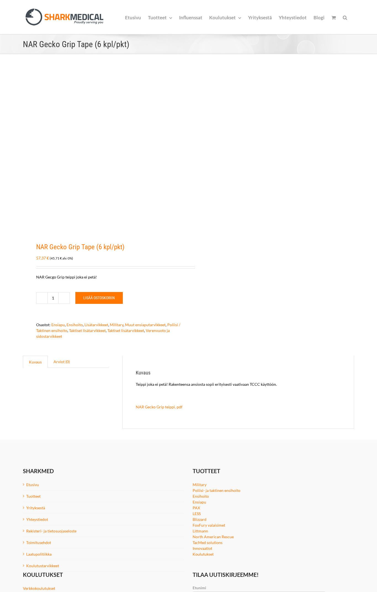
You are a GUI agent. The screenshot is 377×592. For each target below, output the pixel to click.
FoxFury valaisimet (209, 525)
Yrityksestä (35, 507)
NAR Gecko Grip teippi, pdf (159, 407)
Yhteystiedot (37, 519)
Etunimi (199, 587)
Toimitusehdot (38, 542)
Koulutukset (203, 554)
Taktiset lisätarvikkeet (87, 330)
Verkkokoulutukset (39, 588)
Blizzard (199, 519)
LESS (197, 513)
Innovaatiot (202, 548)
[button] (345, 17)
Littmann (200, 531)
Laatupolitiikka (39, 554)
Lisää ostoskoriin (99, 298)
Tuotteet (33, 496)
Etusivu (32, 484)
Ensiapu (58, 324)
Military (116, 324)
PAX (196, 507)
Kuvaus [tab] (35, 362)
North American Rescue (213, 536)
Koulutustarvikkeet (42, 565)
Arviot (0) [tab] (62, 361)
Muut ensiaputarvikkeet (145, 324)
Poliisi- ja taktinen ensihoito (216, 490)
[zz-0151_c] (102, 148)
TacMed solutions (207, 542)
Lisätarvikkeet (96, 324)
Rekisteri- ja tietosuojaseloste (51, 531)
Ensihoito (75, 324)
